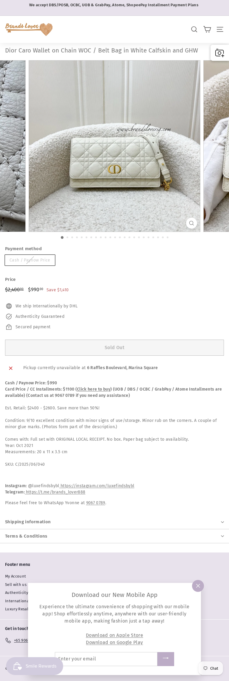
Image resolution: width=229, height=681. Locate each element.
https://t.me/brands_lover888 (56, 492)
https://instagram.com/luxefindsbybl (97, 485)
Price (10, 279)
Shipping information (28, 521)
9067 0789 (95, 502)
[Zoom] (191, 223)
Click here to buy (93, 389)
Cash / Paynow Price (30, 260)
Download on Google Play (114, 642)
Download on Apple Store (114, 635)
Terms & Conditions (26, 536)
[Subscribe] (165, 659)
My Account (15, 576)
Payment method (23, 248)
